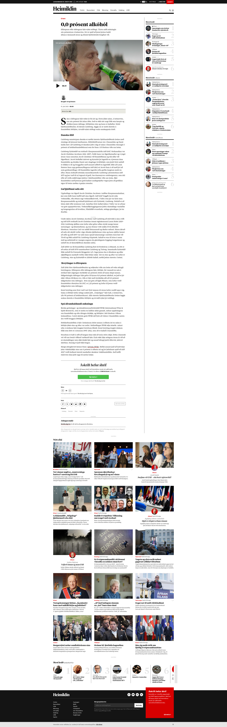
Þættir (55, 717)
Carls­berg (64, 411)
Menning (105, 10)
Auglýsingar (76, 715)
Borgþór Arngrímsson (68, 101)
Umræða (113, 10)
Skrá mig (139, 705)
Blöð (74, 704)
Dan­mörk (70, 411)
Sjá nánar (99, 724)
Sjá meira (92, 377)
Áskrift (75, 706)
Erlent (63, 19)
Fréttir (82, 10)
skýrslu (91, 347)
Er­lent (76, 411)
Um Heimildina (78, 711)
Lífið (128, 10)
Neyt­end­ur (82, 411)
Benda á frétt (77, 713)
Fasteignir (76, 702)
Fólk (98, 10)
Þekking (121, 10)
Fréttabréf (76, 708)
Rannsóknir (91, 10)
